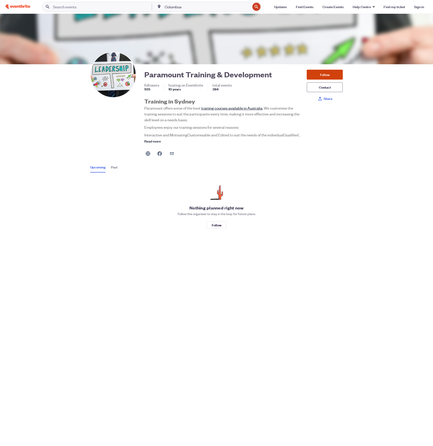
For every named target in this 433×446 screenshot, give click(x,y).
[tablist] (103, 168)
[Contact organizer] (172, 153)
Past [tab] (114, 167)
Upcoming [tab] (98, 167)
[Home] (17, 6)
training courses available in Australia (232, 108)
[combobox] (207, 7)
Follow (325, 74)
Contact (325, 87)
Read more (152, 141)
